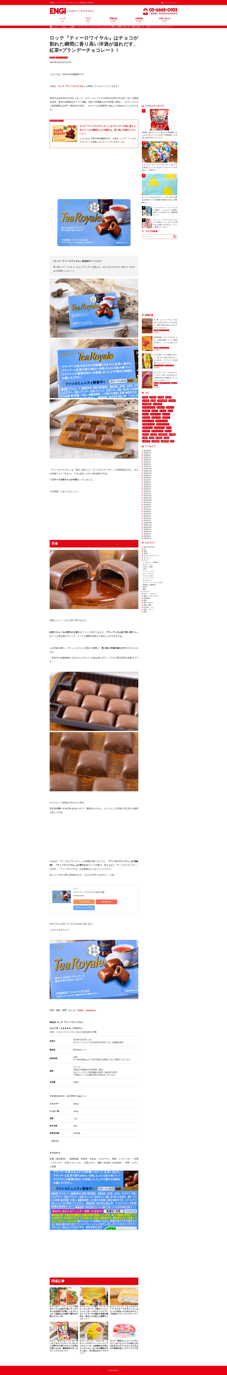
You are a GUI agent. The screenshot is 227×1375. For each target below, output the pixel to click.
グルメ (156, 383)
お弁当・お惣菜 (148, 567)
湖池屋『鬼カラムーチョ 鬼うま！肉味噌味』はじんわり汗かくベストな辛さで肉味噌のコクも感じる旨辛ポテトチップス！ (159, 135)
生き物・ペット (149, 607)
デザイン (147, 591)
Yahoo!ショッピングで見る (84, 907)
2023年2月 (147, 464)
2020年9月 (147, 529)
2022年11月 (148, 471)
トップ (62, 19)
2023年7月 (147, 453)
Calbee (153, 397)
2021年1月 (147, 520)
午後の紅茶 (163, 434)
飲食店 (145, 587)
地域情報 (147, 598)
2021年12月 (148, 496)
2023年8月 (147, 451)
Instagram (90, 1010)
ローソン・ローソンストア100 (152, 582)
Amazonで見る (84, 902)
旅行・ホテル (148, 603)
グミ (171, 410)
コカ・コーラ (156, 414)
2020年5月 (147, 538)
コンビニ (166, 414)
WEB (145, 553)
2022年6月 (147, 482)
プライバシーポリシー (170, 3)
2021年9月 (147, 502)
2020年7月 (147, 534)
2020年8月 (147, 532)
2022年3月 (147, 489)
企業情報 (139, 19)
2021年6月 (147, 509)
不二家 (154, 434)
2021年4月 (147, 514)
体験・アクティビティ (151, 596)
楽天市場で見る (106, 902)
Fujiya (161, 397)
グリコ (146, 414)
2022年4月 (147, 487)
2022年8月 (147, 478)
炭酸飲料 (165, 441)
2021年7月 (147, 507)
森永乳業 (146, 441)
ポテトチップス (158, 431)
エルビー (161, 407)
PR (145, 549)
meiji (154, 400)
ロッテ (169, 431)
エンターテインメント (151, 555)
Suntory (172, 400)
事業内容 (113, 19)
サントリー (156, 417)
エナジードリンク (149, 407)
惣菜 (152, 437)
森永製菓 (156, 441)
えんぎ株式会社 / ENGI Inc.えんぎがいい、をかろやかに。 (72, 11)
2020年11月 (148, 525)
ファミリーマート (148, 578)
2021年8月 (147, 505)
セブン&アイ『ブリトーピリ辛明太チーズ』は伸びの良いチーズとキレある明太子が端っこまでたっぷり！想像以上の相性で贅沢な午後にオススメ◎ (64, 1311)
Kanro (169, 397)
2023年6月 (147, 455)
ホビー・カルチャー (150, 594)
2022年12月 (148, 469)
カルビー (170, 407)
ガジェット (147, 558)
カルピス (146, 410)
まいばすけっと (148, 580)
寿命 (145, 437)
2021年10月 (148, 500)
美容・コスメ (148, 609)
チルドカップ (160, 427)
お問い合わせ (164, 19)
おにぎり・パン (148, 564)
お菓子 (52, 57)
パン (169, 427)
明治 (167, 437)
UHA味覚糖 (147, 404)
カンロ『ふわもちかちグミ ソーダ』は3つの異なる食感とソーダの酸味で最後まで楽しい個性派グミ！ (159, 199)
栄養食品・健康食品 (149, 585)
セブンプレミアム (163, 424)
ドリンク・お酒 (169, 365)
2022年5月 (147, 484)
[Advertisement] (94, 170)
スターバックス (148, 421)
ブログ (88, 19)
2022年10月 (148, 473)
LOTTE (146, 400)
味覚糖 (173, 434)
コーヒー (146, 417)
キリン (163, 410)
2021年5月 (147, 511)
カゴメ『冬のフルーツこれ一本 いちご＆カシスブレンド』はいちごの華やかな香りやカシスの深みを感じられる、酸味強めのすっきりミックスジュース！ (64, 1346)
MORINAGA (162, 400)
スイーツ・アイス (165, 383)
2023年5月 (147, 457)
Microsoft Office (149, 547)
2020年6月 (147, 536)
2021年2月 (147, 518)
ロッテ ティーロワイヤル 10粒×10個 (88, 892)
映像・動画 (147, 605)
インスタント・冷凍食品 (150, 562)
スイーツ (166, 417)
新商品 (160, 437)
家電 (145, 600)
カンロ (155, 410)
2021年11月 (148, 498)
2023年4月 (147, 460)
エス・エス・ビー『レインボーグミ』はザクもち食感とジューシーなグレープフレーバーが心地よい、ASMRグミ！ (159, 167)
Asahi (145, 397)
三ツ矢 (146, 434)
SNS (145, 551)
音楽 (145, 612)
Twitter (80, 1010)
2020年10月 (148, 527)
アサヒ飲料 (158, 404)
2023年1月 (147, 466)
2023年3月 (147, 462)
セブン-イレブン (162, 421)
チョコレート (148, 427)
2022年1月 (147, 493)
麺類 (144, 589)
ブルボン (146, 431)
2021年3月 (147, 516)
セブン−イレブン (61, 57)
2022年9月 (147, 475)
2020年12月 (148, 523)
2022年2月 (147, 491)
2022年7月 (147, 480)
